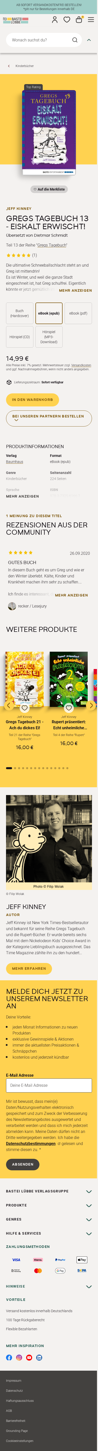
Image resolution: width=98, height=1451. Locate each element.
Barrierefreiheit (15, 1421)
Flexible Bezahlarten (21, 1329)
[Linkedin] (39, 1358)
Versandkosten (81, 365)
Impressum (13, 1380)
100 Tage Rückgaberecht (25, 1320)
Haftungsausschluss (20, 1401)
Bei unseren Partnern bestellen (48, 416)
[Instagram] (19, 1358)
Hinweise (15, 1286)
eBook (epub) (49, 313)
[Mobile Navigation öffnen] (91, 20)
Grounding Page (17, 1431)
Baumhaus (14, 462)
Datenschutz (14, 1391)
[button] (25, 705)
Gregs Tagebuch (51, 245)
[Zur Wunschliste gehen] (67, 20)
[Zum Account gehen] (55, 20)
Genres (14, 1219)
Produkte (16, 1205)
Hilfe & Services (23, 1233)
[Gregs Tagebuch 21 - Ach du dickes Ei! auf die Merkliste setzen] (25, 679)
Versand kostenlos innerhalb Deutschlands (39, 1311)
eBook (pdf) (78, 313)
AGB (9, 1411)
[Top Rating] (49, 132)
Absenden (22, 1164)
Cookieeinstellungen (19, 1441)
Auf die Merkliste (50, 190)
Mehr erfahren (29, 969)
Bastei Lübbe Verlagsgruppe (37, 1191)
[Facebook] (9, 1358)
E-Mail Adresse (20, 1075)
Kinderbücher (25, 66)
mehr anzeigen (75, 290)
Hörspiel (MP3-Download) (49, 337)
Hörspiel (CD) (20, 337)
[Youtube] (29, 1358)
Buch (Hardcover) (19, 313)
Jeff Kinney (18, 209)
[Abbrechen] (89, 40)
